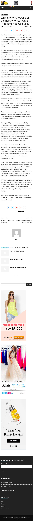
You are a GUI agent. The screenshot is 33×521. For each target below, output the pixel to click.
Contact (3, 504)
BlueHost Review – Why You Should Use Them (24, 221)
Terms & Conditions (6, 509)
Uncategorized (9, 12)
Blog (2, 501)
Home (2, 12)
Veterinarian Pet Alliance (18, 267)
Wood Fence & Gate (16, 259)
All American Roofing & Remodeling (7, 221)
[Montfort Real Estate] (5, 253)
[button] (30, 8)
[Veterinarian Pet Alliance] (5, 269)
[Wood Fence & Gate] (5, 261)
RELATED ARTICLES (7, 247)
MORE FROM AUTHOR (21, 247)
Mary (3, 26)
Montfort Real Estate (17, 251)
